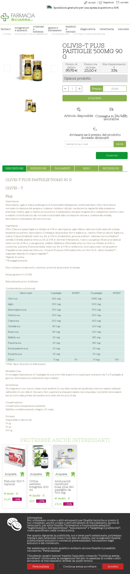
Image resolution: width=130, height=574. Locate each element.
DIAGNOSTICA (87, 29)
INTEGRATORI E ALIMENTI (22, 29)
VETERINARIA (107, 29)
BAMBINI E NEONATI (71, 29)
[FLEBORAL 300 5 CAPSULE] (14, 457)
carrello (124, 2)
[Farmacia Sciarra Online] (18, 16)
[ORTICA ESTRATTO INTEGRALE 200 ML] (40, 457)
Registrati (108, 2)
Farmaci (6, 29)
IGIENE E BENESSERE (55, 29)
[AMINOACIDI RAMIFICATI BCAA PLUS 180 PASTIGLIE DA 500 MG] (65, 457)
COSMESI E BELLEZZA (38, 29)
